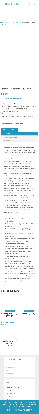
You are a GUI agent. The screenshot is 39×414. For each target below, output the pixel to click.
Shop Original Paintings (12, 387)
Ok (8, 410)
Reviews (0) (7, 140)
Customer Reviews (11, 396)
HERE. (13, 221)
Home (1, 23)
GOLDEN (30, 224)
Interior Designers (11, 393)
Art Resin (11, 226)
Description (7, 134)
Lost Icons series (20, 23)
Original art (12, 23)
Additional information (10, 137)
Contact (8, 364)
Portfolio (8, 390)
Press (7, 370)
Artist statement (10, 367)
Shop (6, 23)
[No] (37, 407)
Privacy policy (10, 374)
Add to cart (9, 129)
